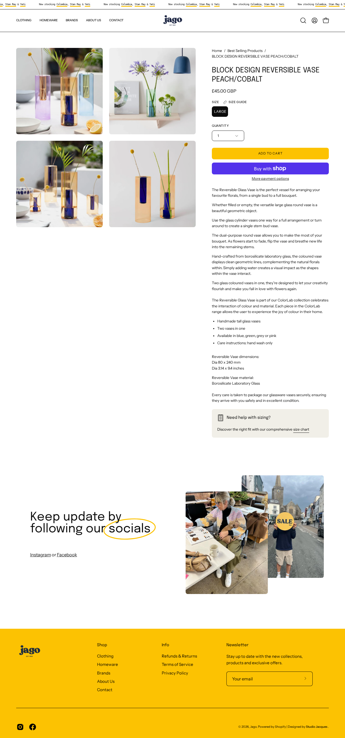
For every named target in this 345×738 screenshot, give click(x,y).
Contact (104, 690)
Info (165, 645)
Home (217, 50)
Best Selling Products (245, 50)
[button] (72, 20)
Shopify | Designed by (301, 727)
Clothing (105, 656)
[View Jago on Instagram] (20, 727)
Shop (102, 645)
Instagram (40, 554)
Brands (103, 673)
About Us (106, 681)
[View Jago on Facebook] (33, 727)
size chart (301, 429)
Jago (253, 727)
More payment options (270, 178)
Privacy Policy (175, 673)
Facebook (67, 554)
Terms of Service (177, 664)
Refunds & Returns (179, 656)
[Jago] (172, 20)
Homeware (107, 664)
